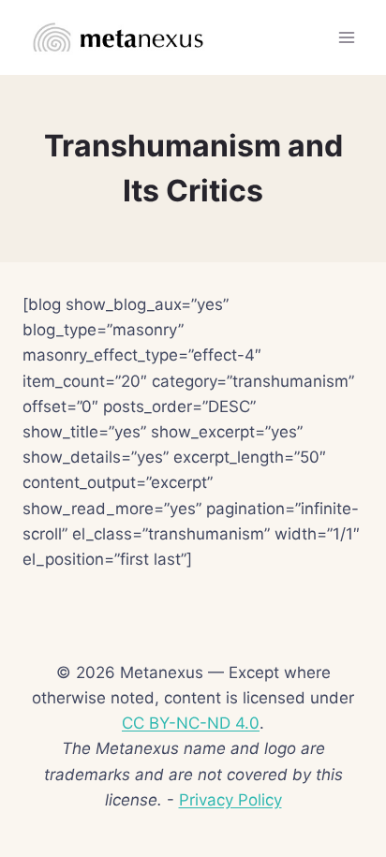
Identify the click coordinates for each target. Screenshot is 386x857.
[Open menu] (346, 37)
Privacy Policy (230, 800)
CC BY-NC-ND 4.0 (191, 723)
